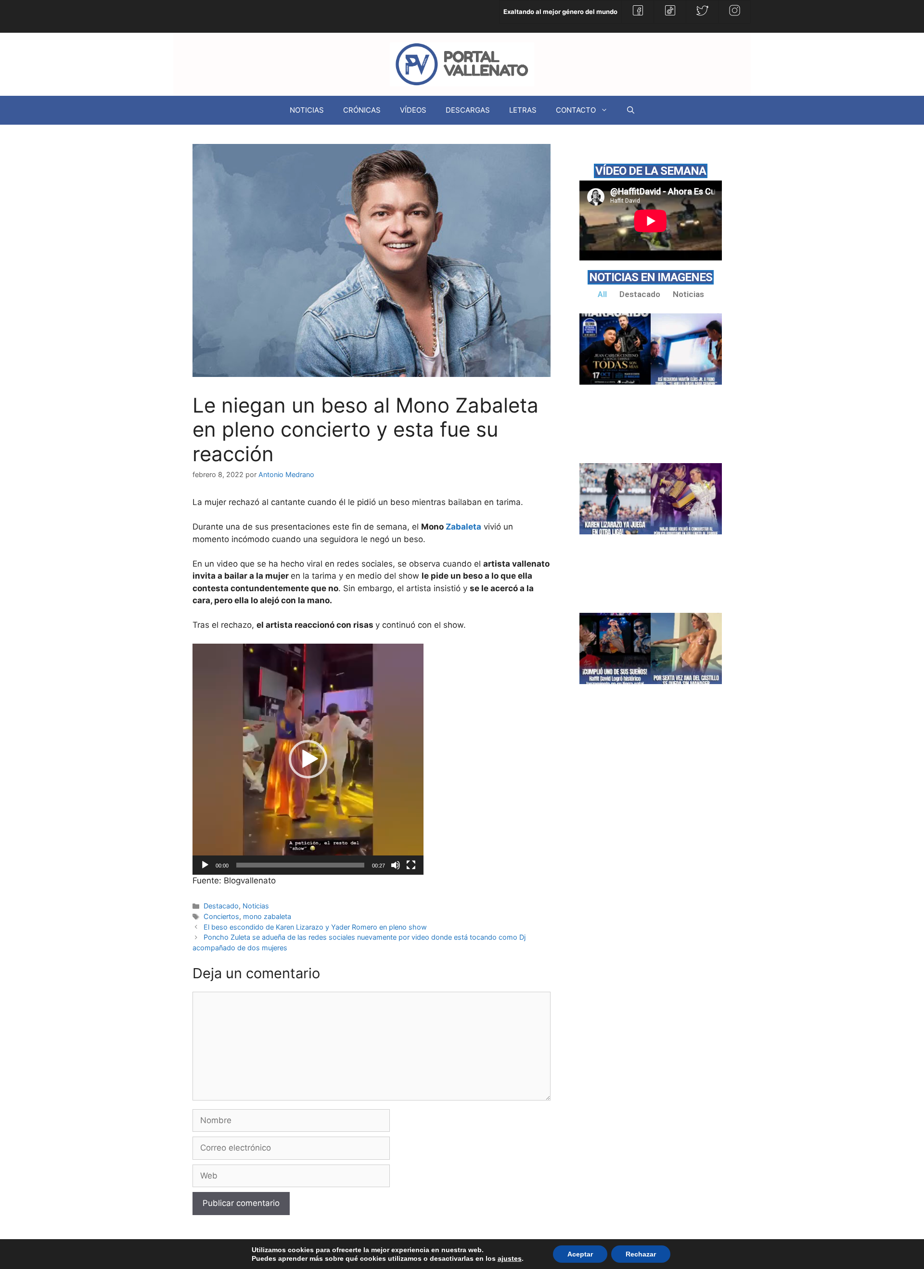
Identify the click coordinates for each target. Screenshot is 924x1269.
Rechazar (641, 1254)
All (602, 294)
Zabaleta (463, 526)
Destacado (221, 906)
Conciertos (221, 916)
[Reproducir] (205, 865)
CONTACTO (576, 110)
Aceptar (580, 1254)
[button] (308, 759)
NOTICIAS (307, 110)
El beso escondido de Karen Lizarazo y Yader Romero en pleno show (315, 927)
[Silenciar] (395, 865)
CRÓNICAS (362, 110)
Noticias (256, 906)
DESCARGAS (468, 110)
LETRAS (523, 110)
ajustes (510, 1258)
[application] (308, 759)
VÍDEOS (413, 110)
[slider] (300, 865)
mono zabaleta (267, 916)
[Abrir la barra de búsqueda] (630, 110)
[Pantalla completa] (411, 865)
